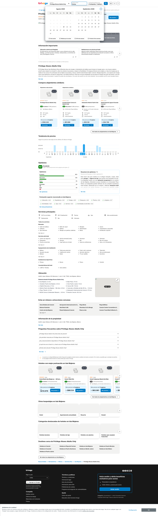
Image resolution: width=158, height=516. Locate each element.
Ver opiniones (43, 191)
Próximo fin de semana (95, 38)
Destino (51, 2)
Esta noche (53, 38)
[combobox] (60, 3)
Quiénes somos (30, 494)
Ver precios (112, 17)
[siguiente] (101, 9)
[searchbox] (60, 4)
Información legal (66, 479)
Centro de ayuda (66, 495)
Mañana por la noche (66, 38)
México (60, 461)
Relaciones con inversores (33, 499)
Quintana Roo (68, 461)
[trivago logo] (43, 3)
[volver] (44, 153)
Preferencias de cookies (68, 487)
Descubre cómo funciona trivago (70, 497)
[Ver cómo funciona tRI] (68, 167)
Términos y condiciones (68, 477)
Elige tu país (29, 474)
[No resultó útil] (76, 57)
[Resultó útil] (73, 57)
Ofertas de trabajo (31, 496)
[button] (60, 3)
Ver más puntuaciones (45, 207)
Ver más (40, 79)
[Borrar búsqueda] (68, 3)
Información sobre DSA (68, 484)
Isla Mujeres (78, 461)
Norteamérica (52, 461)
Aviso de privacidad (67, 482)
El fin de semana (80, 38)
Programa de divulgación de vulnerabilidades (74, 489)
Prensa (28, 501)
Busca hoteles (42, 461)
